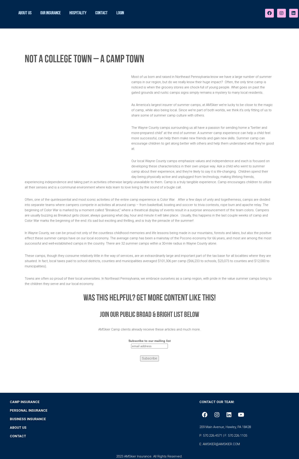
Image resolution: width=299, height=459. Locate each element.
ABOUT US (18, 428)
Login (120, 13)
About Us (25, 13)
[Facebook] (269, 13)
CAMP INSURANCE (25, 402)
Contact (101, 13)
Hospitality (77, 13)
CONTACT (18, 436)
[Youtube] (241, 414)
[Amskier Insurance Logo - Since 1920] (163, 12)
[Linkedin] (293, 13)
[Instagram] (281, 13)
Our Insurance (50, 13)
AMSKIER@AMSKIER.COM (221, 444)
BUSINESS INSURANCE (28, 419)
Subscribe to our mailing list (149, 341)
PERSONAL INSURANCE (28, 411)
